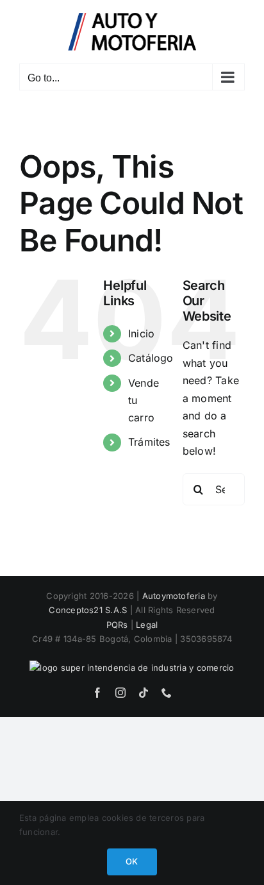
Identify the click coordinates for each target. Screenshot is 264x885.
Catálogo (151, 357)
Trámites (149, 441)
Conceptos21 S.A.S (88, 610)
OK (132, 861)
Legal (147, 625)
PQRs (117, 625)
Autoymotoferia (173, 596)
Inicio (141, 333)
